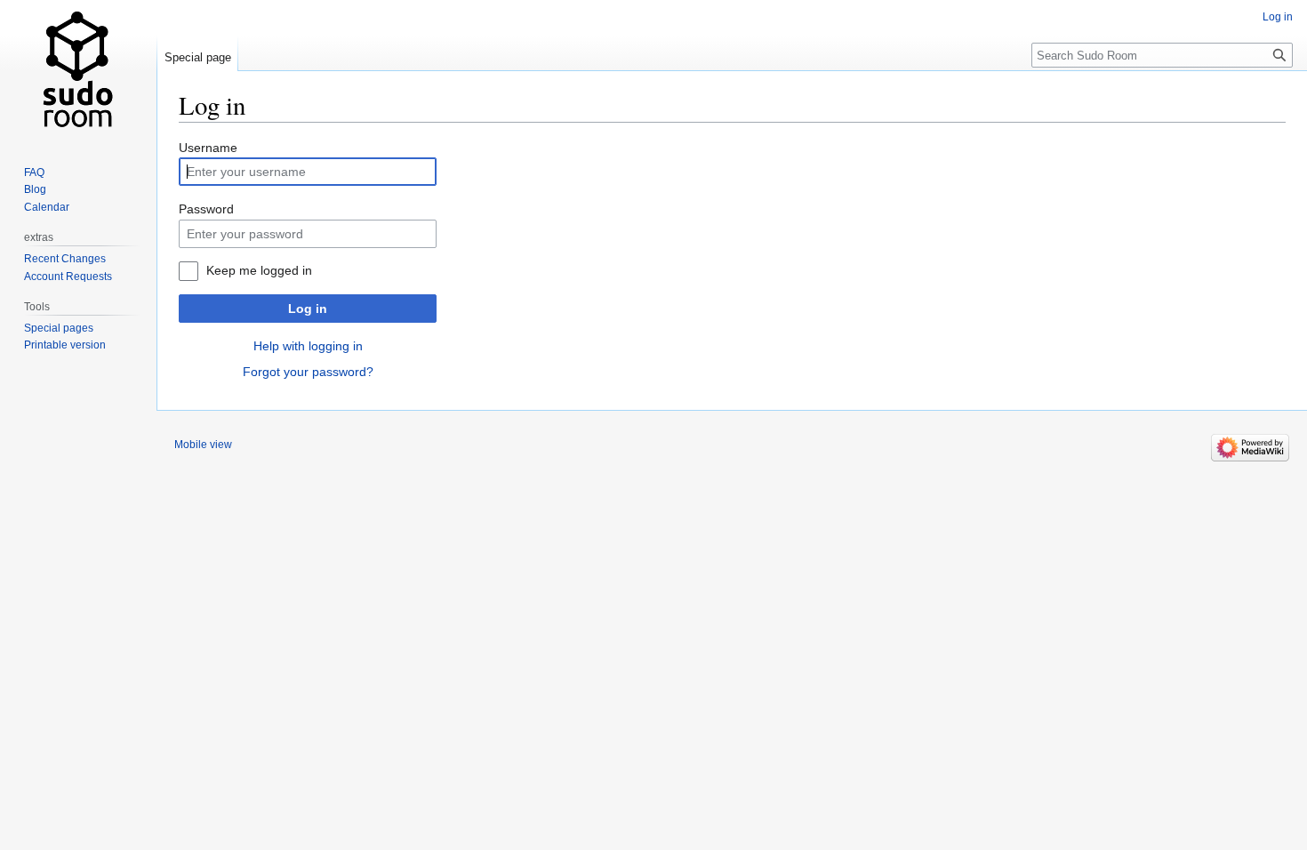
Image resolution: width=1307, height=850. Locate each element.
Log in (307, 308)
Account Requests (68, 276)
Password (206, 209)
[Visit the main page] (78, 71)
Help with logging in (308, 346)
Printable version (65, 345)
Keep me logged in (259, 270)
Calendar (46, 207)
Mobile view (203, 444)
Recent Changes (65, 259)
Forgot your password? (308, 372)
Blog (35, 189)
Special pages (58, 328)
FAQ (34, 172)
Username (208, 147)
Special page (197, 57)
